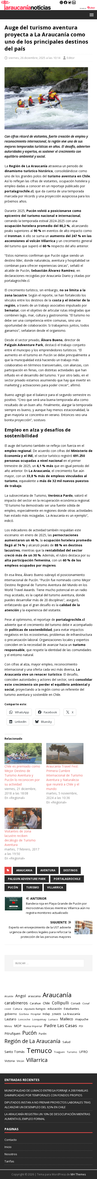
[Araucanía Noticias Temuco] (48, 7)
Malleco (66, 1019)
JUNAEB (56, 1014)
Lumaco (53, 1019)
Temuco (39, 1050)
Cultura (17, 1008)
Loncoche (24, 1019)
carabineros (16, 1002)
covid (8, 1008)
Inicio (8, 1147)
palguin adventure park (27, 879)
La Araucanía (71, 1014)
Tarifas (9, 1161)
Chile (46, 1003)
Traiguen (59, 1052)
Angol (20, 995)
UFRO (83, 1052)
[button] (91, 14)
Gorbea (24, 1014)
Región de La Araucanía (32, 1041)
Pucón (13, 887)
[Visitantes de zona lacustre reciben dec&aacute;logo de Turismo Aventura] (23, 818)
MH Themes (78, 1174)
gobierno (11, 1014)
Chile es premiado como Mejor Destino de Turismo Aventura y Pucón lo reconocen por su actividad (22, 775)
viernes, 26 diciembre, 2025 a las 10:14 (34, 58)
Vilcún (20, 1061)
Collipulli (60, 1002)
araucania (24, 870)
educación (55, 1009)
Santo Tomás (15, 1052)
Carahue (35, 1003)
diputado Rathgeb (35, 1008)
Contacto (11, 1140)
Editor (71, 58)
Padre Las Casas (60, 1025)
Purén (42, 1034)
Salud (66, 1042)
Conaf (86, 1003)
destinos (70, 870)
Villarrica (55, 887)
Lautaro (10, 1019)
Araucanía (57, 995)
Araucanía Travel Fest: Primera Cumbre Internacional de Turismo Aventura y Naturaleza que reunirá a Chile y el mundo (64, 777)
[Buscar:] (48, 963)
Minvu (8, 1026)
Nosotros (11, 1154)
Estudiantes (71, 1009)
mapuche (81, 1019)
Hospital (36, 1014)
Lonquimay (39, 1019)
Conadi (75, 1003)
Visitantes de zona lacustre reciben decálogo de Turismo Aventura (20, 838)
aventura (47, 870)
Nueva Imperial (32, 1026)
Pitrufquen (12, 1033)
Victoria (10, 1061)
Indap (46, 1014)
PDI (81, 1026)
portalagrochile (67, 879)
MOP (17, 1026)
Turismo (32, 887)
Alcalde (9, 996)
